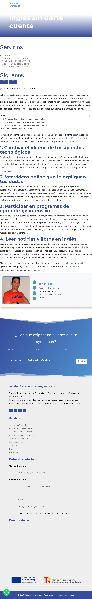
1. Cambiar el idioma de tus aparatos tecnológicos (24, 119)
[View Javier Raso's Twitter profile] (34, 288)
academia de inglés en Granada (70, 138)
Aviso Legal (49, 595)
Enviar (81, 361)
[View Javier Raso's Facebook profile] (34, 282)
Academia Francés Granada (16, 61)
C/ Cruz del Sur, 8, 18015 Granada (35, 486)
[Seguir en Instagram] (11, 82)
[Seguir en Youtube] (15, 82)
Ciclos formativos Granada (15, 67)
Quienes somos (16, 442)
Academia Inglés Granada (15, 58)
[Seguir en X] (6, 82)
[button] (6, 592)
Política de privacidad (39, 360)
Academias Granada (12, 55)
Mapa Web (14, 452)
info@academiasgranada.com (32, 507)
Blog (11, 449)
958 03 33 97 (23, 500)
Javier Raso (45, 283)
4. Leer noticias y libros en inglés (17, 128)
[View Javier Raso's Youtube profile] (34, 293)
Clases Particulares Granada (16, 64)
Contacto (13, 446)
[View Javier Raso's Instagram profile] (34, 298)
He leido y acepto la (29, 360)
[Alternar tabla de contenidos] (87, 116)
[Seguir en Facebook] (2, 82)
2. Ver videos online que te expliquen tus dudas (24, 122)
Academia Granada (74, 266)
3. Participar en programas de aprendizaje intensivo (25, 125)
